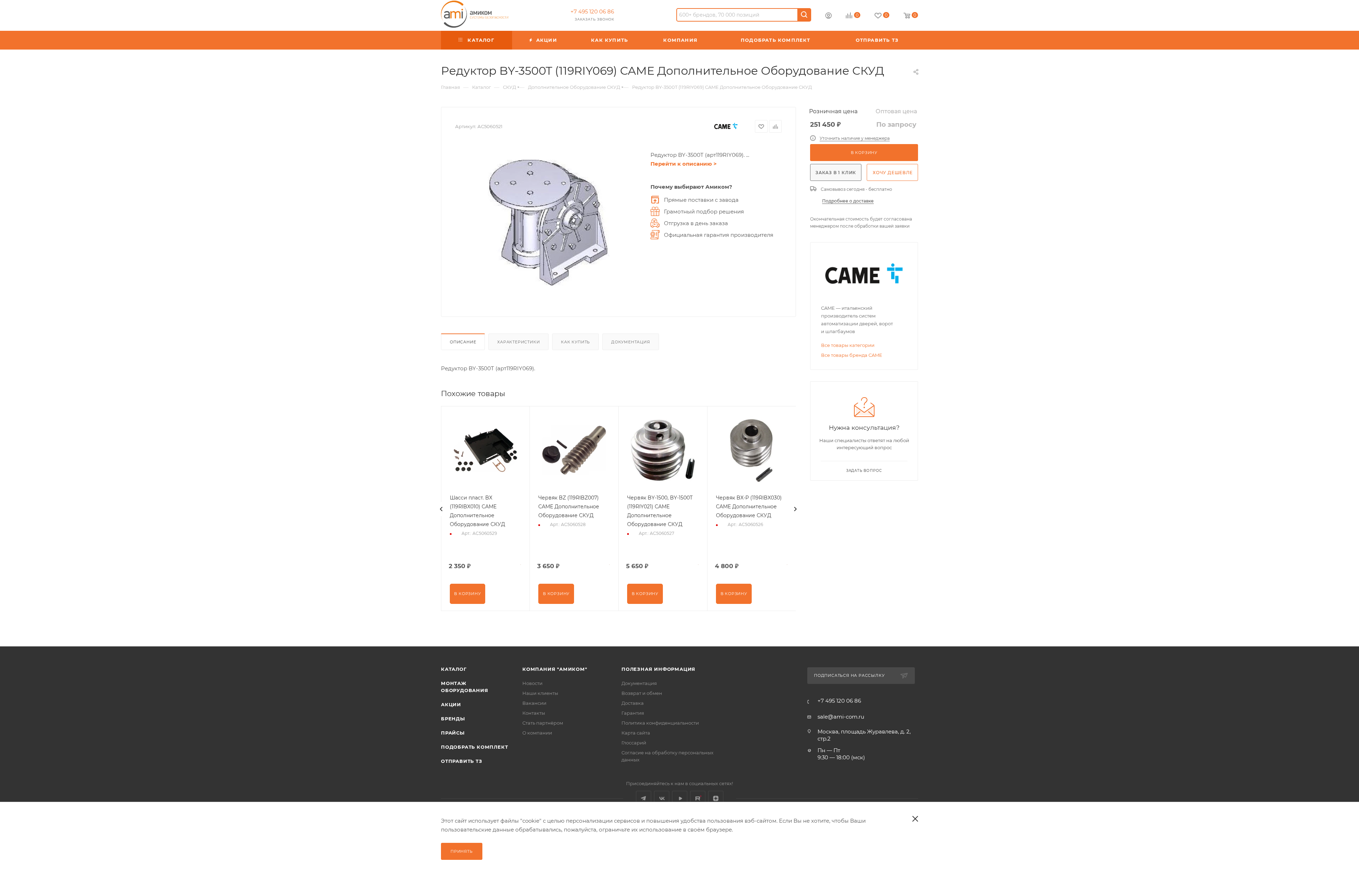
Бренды (453, 718)
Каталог (454, 669)
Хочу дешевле (893, 172)
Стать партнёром (542, 723)
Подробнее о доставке (848, 201)
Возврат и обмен (641, 693)
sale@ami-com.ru (841, 716)
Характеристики (518, 341)
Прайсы (453, 733)
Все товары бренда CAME (851, 355)
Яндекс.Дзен (715, 798)
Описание (463, 341)
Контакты (533, 713)
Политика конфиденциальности (660, 723)
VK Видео (679, 798)
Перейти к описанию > (683, 163)
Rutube (697, 798)
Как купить (575, 341)
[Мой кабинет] (828, 16)
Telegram (643, 798)
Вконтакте (661, 798)
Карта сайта (635, 733)
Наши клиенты (540, 693)
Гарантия (632, 713)
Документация (630, 341)
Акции (451, 704)
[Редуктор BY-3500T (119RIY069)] (549, 223)
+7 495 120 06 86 (592, 11)
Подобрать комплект (474, 747)
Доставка (632, 703)
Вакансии (534, 703)
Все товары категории (848, 345)
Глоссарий (633, 743)
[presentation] (441, 509)
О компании (537, 733)
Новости (532, 683)
